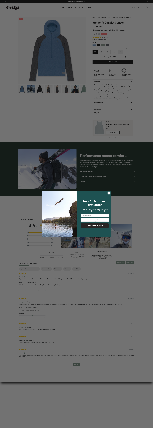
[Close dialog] (109, 193)
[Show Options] (107, 220)
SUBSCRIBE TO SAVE (95, 225)
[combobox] (102, 220)
